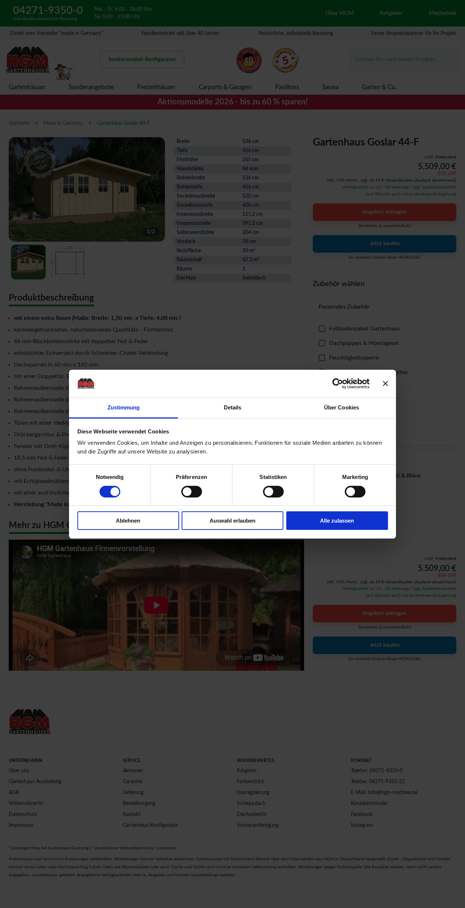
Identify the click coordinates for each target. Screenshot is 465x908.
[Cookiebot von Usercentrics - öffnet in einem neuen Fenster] (337, 383)
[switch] (191, 491)
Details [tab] (233, 407)
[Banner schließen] (385, 383)
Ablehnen (128, 521)
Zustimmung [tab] (124, 407)
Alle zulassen (337, 521)
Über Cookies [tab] (341, 407)
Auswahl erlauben (232, 521)
